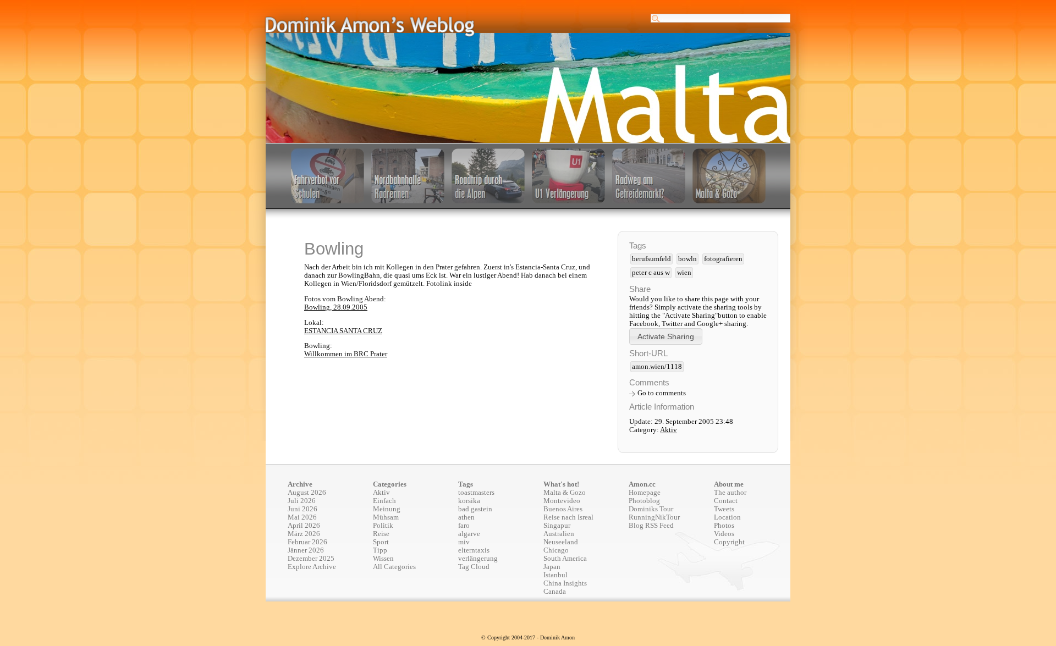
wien (684, 273)
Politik (383, 525)
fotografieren (723, 259)
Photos (724, 525)
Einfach (384, 501)
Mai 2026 (302, 517)
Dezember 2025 (311, 558)
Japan (551, 567)
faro (464, 525)
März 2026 (304, 534)
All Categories (394, 567)
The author (730, 492)
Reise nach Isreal (568, 517)
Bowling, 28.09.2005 (335, 307)
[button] (665, 336)
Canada (554, 591)
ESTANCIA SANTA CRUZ (343, 331)
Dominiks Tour (651, 509)
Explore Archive (312, 567)
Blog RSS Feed (651, 525)
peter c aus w (651, 273)
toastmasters (476, 492)
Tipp (380, 550)
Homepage (645, 492)
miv (464, 542)
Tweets (724, 509)
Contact (726, 501)
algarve (469, 534)
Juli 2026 (302, 501)
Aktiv (668, 430)
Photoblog (644, 501)
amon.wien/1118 (657, 367)
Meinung (386, 509)
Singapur (556, 525)
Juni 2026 (302, 509)
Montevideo (561, 501)
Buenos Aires (562, 509)
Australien (558, 534)
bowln (687, 259)
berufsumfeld (651, 259)
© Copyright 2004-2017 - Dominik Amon (528, 637)
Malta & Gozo (564, 492)
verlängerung (478, 558)
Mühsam (386, 517)
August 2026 (307, 492)
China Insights (565, 583)
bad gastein (475, 509)
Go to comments (661, 393)
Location (727, 517)
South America (565, 558)
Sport (381, 542)
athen (466, 517)
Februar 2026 (307, 542)
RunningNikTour (654, 517)
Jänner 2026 (306, 550)
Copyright (729, 542)
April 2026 (304, 525)
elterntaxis (474, 550)
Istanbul (555, 575)
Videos (724, 534)
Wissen (383, 558)
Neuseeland (560, 542)
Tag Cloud (474, 567)
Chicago (556, 550)
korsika (469, 501)
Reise (381, 534)
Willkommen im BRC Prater (345, 354)
